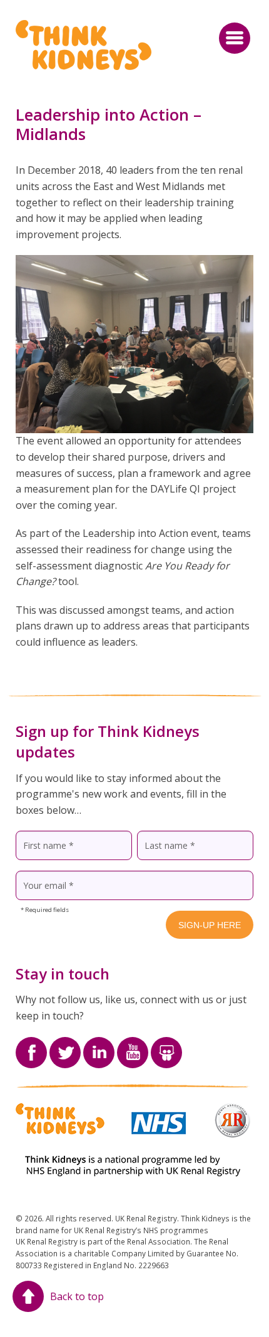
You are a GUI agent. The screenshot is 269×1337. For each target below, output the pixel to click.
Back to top (77, 1296)
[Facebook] (31, 1044)
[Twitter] (65, 1044)
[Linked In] (98, 1044)
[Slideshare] (166, 1044)
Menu (234, 38)
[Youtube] (132, 1044)
